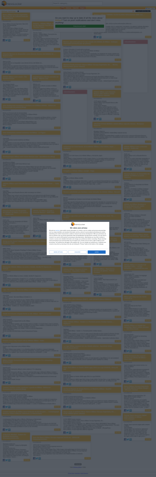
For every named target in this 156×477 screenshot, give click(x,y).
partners (57, 230)
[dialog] (78, 238)
